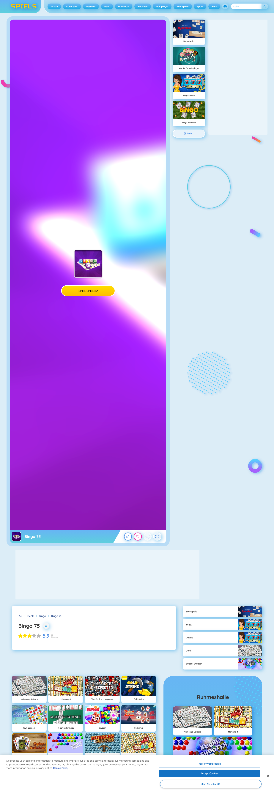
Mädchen (142, 6)
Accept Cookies (209, 773)
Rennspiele (182, 6)
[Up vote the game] (128, 537)
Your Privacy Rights (210, 763)
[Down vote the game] (138, 537)
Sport (200, 6)
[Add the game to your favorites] (46, 626)
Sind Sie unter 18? (210, 784)
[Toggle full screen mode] (157, 537)
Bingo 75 (56, 616)
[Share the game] (148, 537)
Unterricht (123, 6)
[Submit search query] (265, 6)
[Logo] (24, 6)
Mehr (214, 6)
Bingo (42, 616)
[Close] (268, 776)
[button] (225, 7)
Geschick (91, 6)
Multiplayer (162, 6)
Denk (107, 6)
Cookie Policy (60, 767)
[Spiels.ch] (20, 616)
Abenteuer (72, 6)
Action (54, 6)
